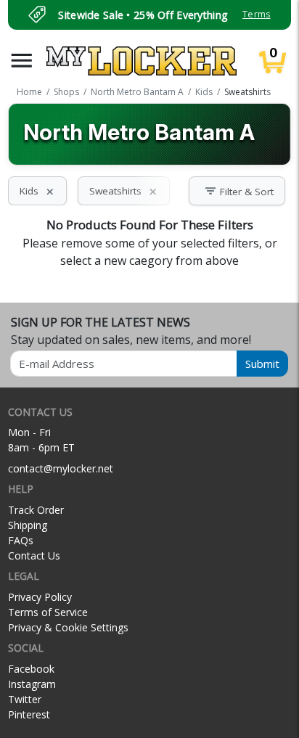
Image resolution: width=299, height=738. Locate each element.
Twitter (24, 699)
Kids (37, 190)
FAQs (20, 540)
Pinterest (29, 714)
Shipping (27, 525)
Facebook (31, 669)
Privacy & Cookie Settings (68, 627)
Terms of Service (48, 612)
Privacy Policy (40, 597)
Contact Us (34, 555)
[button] (22, 60)
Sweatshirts (123, 190)
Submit (262, 363)
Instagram (32, 684)
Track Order (36, 510)
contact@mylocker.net (60, 468)
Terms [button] (256, 14)
